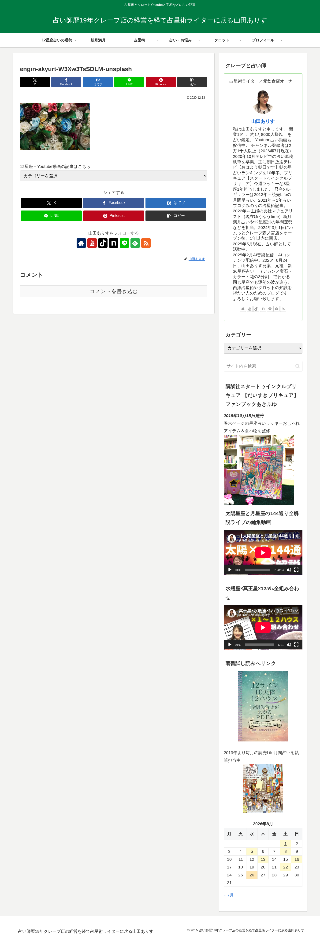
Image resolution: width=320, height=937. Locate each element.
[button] (192, 82)
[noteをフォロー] (113, 243)
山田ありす (263, 121)
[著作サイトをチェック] (81, 243)
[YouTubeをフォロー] (92, 243)
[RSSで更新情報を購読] (146, 243)
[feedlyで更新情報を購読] (135, 243)
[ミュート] (289, 570)
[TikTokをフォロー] (103, 243)
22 (285, 867)
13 (263, 859)
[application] (263, 552)
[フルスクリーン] (296, 570)
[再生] (229, 570)
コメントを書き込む (114, 291)
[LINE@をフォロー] (124, 243)
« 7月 (229, 895)
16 (296, 859)
